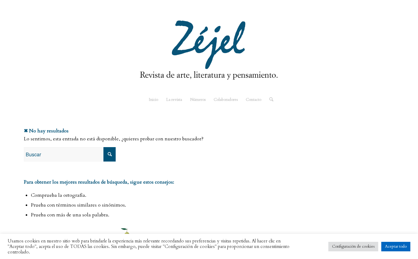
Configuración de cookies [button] (353, 246)
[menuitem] (153, 99)
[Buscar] (269, 99)
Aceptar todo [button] (396, 246)
